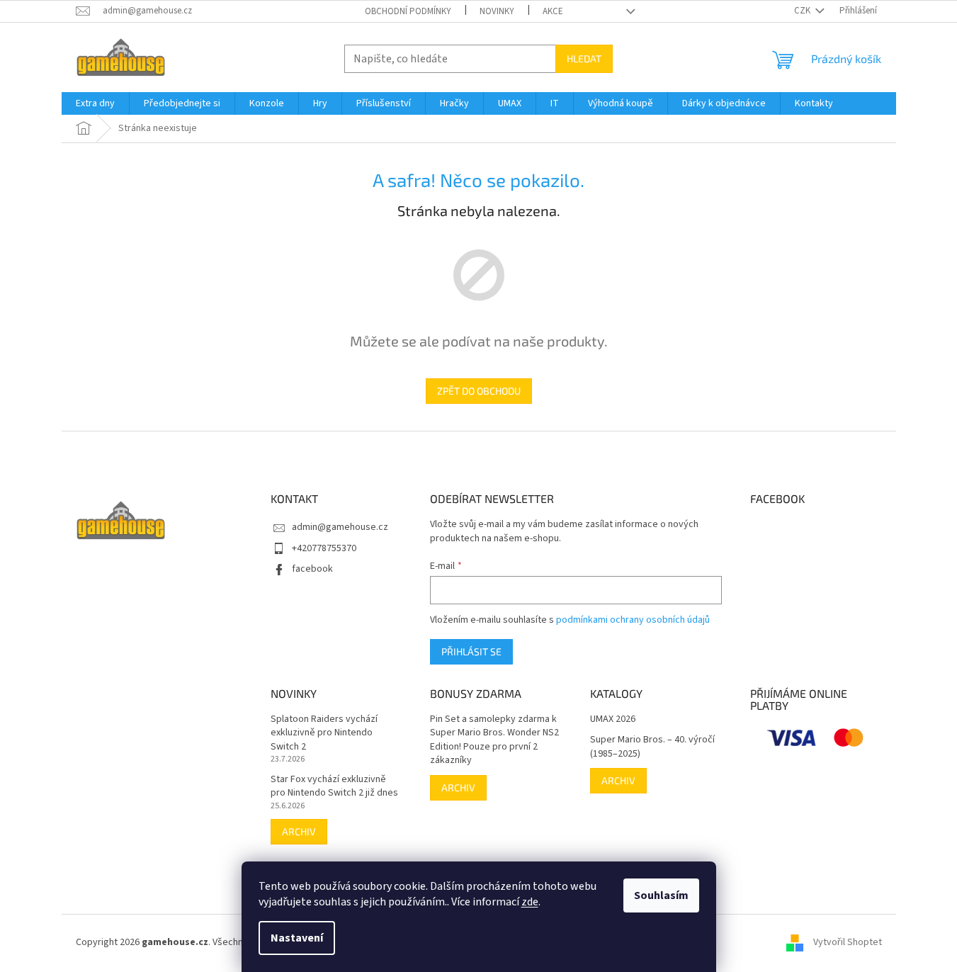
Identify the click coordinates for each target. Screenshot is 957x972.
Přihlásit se (471, 651)
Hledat (584, 58)
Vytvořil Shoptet (847, 942)
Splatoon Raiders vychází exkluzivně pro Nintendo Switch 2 (324, 733)
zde (529, 902)
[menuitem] (95, 103)
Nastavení (297, 938)
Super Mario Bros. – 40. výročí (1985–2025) (652, 746)
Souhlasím (661, 895)
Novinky (497, 11)
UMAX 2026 (612, 719)
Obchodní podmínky (408, 11)
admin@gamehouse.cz (340, 527)
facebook (312, 569)
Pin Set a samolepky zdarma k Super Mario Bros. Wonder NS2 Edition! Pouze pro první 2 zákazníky (494, 740)
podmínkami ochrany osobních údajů (633, 620)
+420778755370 (324, 548)
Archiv (299, 831)
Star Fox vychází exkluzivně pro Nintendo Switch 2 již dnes (334, 786)
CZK (803, 10)
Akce (553, 11)
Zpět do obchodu (479, 391)
